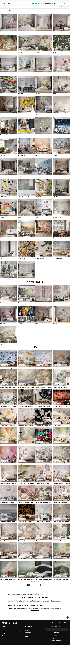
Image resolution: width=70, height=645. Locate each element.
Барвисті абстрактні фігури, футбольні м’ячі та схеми (8, 368)
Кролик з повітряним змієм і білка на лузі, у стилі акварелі (62, 483)
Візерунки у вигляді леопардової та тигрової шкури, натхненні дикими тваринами (26, 521)
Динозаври (20, 368)
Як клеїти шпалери (6, 635)
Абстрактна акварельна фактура (7, 521)
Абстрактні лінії (57, 425)
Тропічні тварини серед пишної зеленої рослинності (8, 425)
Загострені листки (4, 444)
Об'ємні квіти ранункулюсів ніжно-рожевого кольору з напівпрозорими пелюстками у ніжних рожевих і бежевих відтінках (26, 502)
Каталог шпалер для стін (17, 631)
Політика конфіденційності (28, 629)
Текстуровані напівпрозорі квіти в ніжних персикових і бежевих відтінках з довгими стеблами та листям (26, 464)
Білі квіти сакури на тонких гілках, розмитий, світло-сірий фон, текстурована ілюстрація (26, 560)
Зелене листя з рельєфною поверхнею (44, 502)
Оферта (26, 636)
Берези (55, 444)
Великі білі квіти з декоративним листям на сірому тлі (26, 540)
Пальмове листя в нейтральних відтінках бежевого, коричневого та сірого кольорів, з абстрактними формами (44, 464)
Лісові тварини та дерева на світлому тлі (26, 425)
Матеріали (4, 631)
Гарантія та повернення (16, 628)
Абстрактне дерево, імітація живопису (44, 387)
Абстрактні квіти (40, 560)
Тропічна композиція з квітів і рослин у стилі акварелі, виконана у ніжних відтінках (8, 406)
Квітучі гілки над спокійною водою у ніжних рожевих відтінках (8, 540)
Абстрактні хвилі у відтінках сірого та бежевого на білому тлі (44, 521)
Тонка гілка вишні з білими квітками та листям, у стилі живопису (62, 464)
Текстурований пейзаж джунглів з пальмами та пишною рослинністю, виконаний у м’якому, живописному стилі (62, 540)
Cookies (36, 631)
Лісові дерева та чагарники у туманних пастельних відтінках (44, 540)
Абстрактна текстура (5, 464)
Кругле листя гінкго (22, 444)
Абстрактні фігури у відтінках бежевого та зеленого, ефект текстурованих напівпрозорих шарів (26, 483)
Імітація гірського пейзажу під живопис (26, 387)
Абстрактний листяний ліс (60, 560)
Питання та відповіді (6, 628)
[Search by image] (59, 7)
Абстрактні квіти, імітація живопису (8, 387)
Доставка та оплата (6, 633)
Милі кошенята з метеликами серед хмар (44, 368)
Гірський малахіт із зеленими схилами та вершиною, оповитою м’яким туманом (62, 579)
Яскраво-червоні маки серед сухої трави (62, 406)
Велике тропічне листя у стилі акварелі (62, 387)
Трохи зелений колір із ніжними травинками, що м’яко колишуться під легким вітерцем (26, 579)
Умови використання (38, 628)
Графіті (37, 444)
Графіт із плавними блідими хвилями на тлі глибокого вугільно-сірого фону (44, 579)
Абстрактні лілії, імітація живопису (62, 368)
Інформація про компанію (28, 633)
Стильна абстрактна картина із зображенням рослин (26, 406)
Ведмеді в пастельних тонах (42, 483)
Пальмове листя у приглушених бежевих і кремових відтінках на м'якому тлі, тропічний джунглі (8, 483)
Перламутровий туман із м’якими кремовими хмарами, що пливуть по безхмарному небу (8, 579)
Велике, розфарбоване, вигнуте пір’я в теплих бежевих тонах (62, 521)
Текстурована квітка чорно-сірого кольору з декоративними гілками (44, 406)
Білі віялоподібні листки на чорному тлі (44, 425)
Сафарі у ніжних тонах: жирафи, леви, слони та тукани (62, 502)
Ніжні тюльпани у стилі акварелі (7, 502)
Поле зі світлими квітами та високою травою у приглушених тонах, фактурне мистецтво (8, 560)
